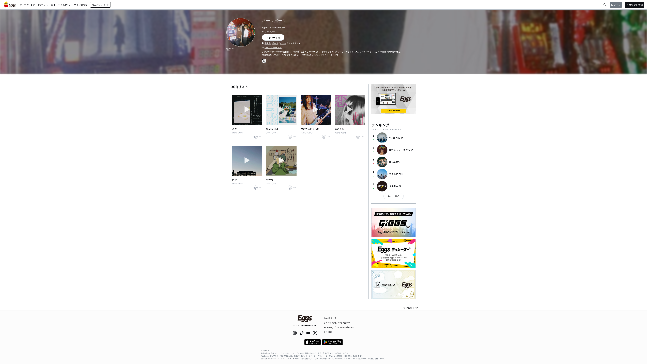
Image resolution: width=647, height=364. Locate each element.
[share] (228, 49)
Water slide (272, 129)
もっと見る (393, 196)
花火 (234, 129)
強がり (269, 179)
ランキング (43, 4)
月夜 (234, 179)
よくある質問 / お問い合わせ (337, 322)
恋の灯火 (339, 129)
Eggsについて (330, 317)
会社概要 (328, 332)
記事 (53, 4)
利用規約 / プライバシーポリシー (339, 327)
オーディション (27, 4)
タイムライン (64, 4)
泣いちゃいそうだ (310, 129)
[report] (233, 49)
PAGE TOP (412, 308)
